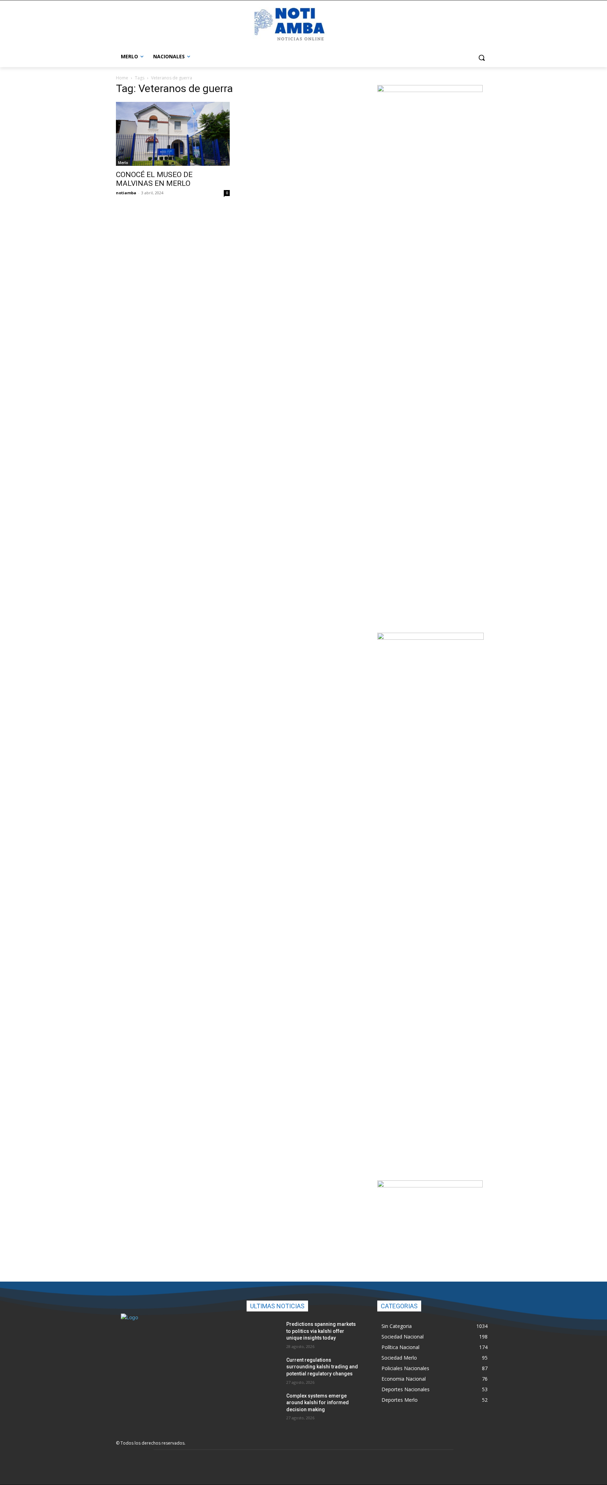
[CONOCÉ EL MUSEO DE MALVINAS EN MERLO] (173, 134)
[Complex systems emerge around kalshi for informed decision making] (264, 1404)
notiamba (126, 192)
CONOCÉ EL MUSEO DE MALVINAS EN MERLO (154, 179)
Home (122, 78)
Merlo (123, 162)
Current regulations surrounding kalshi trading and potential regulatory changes (322, 1366)
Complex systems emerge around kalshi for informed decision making (317, 1402)
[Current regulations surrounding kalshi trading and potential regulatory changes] (264, 1369)
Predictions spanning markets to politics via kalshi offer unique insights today (321, 1331)
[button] (481, 57)
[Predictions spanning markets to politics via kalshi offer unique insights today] (264, 1333)
